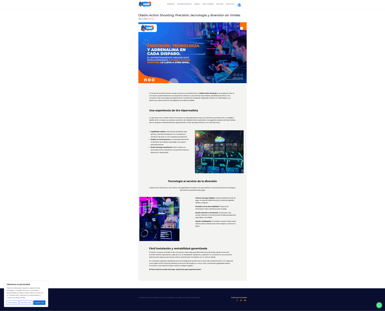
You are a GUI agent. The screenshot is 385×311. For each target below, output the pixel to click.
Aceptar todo (39, 303)
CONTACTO (230, 4)
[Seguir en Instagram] (241, 300)
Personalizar (12, 303)
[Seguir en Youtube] (245, 300)
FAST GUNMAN (208, 4)
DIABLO (197, 4)
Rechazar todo (26, 303)
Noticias (151, 19)
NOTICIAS (219, 4)
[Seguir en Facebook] (237, 300)
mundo (239, 5)
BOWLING (171, 4)
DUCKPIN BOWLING (184, 4)
